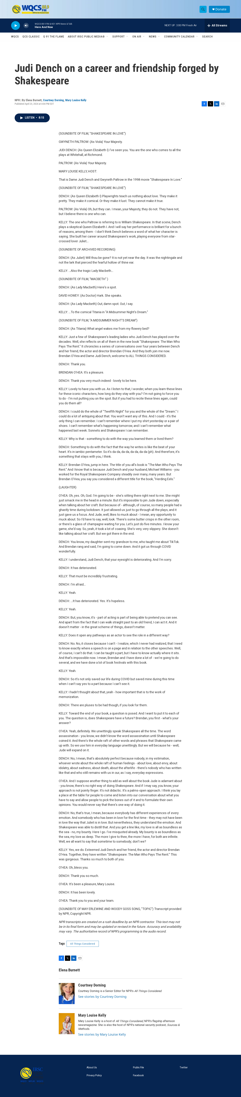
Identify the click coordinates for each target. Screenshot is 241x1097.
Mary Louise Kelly (75, 100)
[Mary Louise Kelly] (67, 1023)
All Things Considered (82, 943)
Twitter (184, 1067)
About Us (92, 1067)
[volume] (26, 26)
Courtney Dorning (53, 100)
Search (207, 36)
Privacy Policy (94, 1075)
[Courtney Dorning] (67, 993)
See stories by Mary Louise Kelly (102, 1034)
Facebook (138, 1075)
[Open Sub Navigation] (107, 36)
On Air (136, 36)
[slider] (31, 25)
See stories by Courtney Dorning (102, 996)
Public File (138, 1067)
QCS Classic (31, 36)
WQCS (15, 36)
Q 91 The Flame (53, 36)
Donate (220, 9)
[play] (15, 26)
